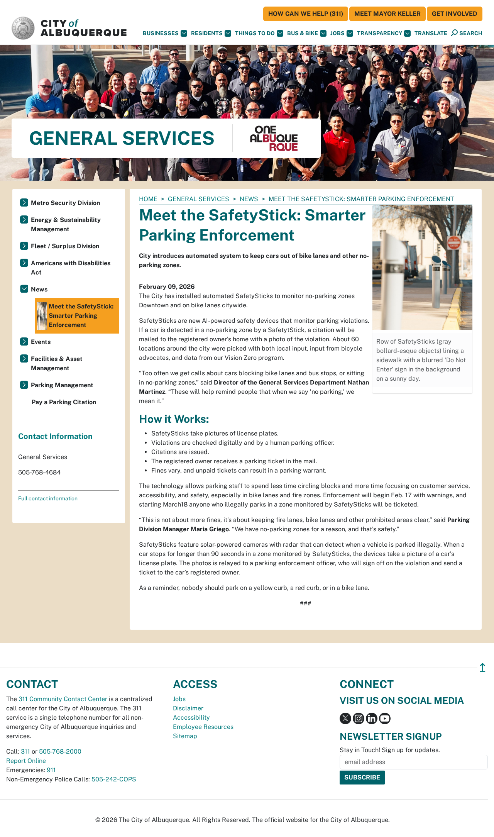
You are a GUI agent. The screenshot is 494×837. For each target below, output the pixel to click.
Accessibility (191, 717)
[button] (430, 33)
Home (148, 199)
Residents (207, 33)
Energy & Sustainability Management (66, 224)
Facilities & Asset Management (57, 363)
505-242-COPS (113, 779)
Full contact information (48, 498)
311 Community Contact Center (63, 699)
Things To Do (255, 33)
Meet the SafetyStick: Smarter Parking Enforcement (81, 316)
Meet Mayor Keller (387, 13)
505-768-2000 (60, 751)
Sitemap (185, 736)
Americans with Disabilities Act (70, 267)
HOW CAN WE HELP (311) (305, 13)
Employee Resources (203, 726)
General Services (198, 199)
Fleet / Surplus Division (65, 246)
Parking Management (62, 385)
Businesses (161, 33)
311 (25, 751)
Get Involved (454, 13)
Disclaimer (188, 708)
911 (51, 770)
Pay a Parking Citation (64, 402)
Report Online (26, 760)
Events (41, 342)
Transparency (379, 33)
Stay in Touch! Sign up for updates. (390, 750)
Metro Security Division (65, 203)
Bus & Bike (302, 33)
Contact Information (55, 436)
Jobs (337, 33)
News (249, 199)
